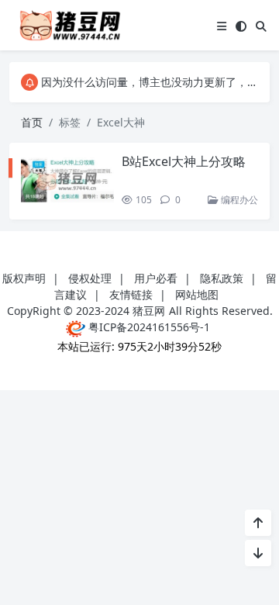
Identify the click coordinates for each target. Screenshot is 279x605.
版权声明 (24, 278)
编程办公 (238, 199)
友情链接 (131, 294)
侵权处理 (90, 278)
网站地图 (197, 294)
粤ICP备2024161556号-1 (147, 327)
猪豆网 (149, 310)
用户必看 (155, 278)
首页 (32, 122)
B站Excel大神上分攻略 (184, 161)
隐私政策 (221, 278)
